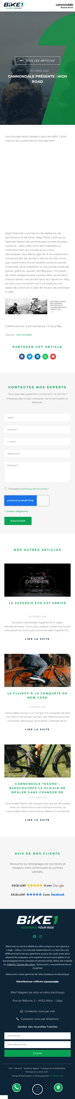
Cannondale (24, 334)
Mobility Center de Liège (21, 964)
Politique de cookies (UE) (36, 1072)
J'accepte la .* (28, 488)
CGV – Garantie (15, 1068)
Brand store (67, 7)
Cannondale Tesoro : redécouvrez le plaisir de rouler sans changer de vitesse (37, 788)
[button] (22, 357)
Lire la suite (37, 638)
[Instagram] (40, 936)
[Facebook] (34, 936)
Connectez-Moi (56, 1076)
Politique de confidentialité (53, 1068)
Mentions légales (31, 1068)
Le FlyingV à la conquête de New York (38, 695)
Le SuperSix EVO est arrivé (37, 603)
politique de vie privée (34, 488)
